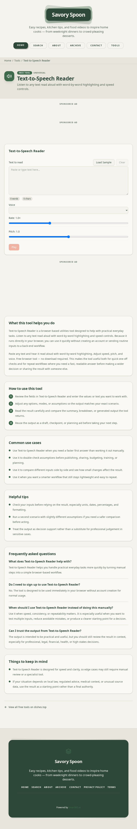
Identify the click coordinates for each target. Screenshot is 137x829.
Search (38, 45)
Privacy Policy (94, 787)
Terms (112, 787)
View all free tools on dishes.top (28, 707)
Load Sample (103, 162)
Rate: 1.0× (15, 218)
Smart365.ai (74, 807)
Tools (115, 45)
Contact (96, 45)
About (56, 45)
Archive (75, 45)
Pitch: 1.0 (14, 231)
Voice (12, 205)
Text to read (16, 162)
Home (20, 45)
